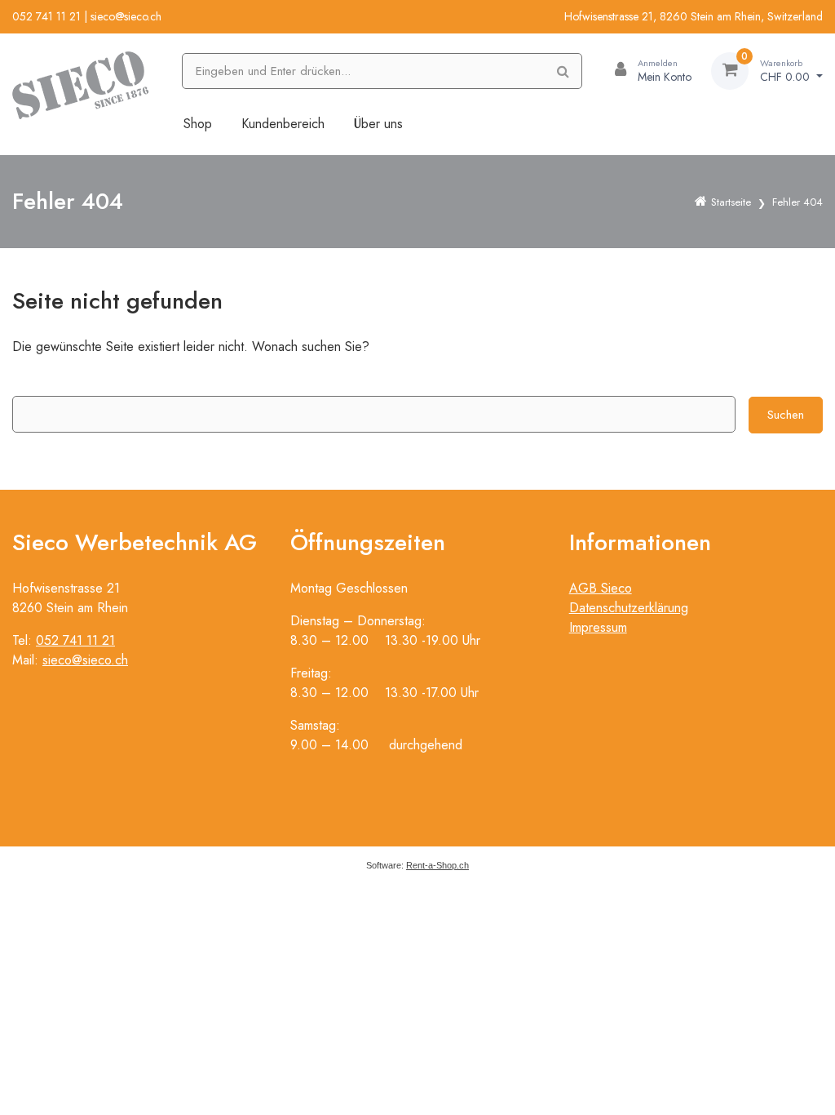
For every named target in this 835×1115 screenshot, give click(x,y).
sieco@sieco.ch (126, 16)
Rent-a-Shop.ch (437, 865)
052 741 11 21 (46, 16)
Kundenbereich (283, 123)
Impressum (598, 627)
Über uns (378, 123)
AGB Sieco (600, 588)
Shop (197, 123)
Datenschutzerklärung (628, 607)
